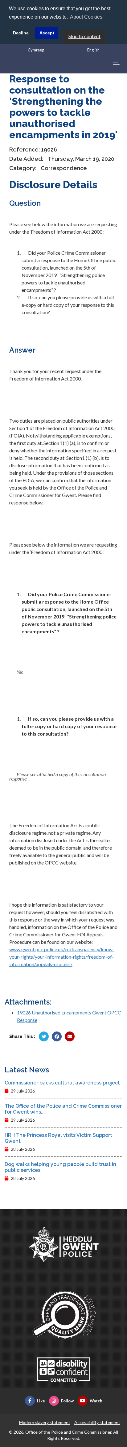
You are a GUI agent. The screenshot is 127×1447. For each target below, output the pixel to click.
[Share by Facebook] (57, 1036)
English (93, 49)
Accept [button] (46, 32)
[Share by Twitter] (44, 1036)
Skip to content (84, 36)
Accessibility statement (97, 1422)
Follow (67, 1400)
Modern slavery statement (44, 1422)
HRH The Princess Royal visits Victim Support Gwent (58, 1138)
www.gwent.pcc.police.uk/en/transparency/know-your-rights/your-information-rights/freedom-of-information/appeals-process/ (61, 956)
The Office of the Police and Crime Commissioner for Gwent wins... (63, 1109)
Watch (96, 1400)
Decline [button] (21, 32)
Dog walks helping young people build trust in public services (60, 1167)
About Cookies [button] (86, 17)
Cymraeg (36, 49)
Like (41, 1400)
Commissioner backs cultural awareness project (62, 1083)
